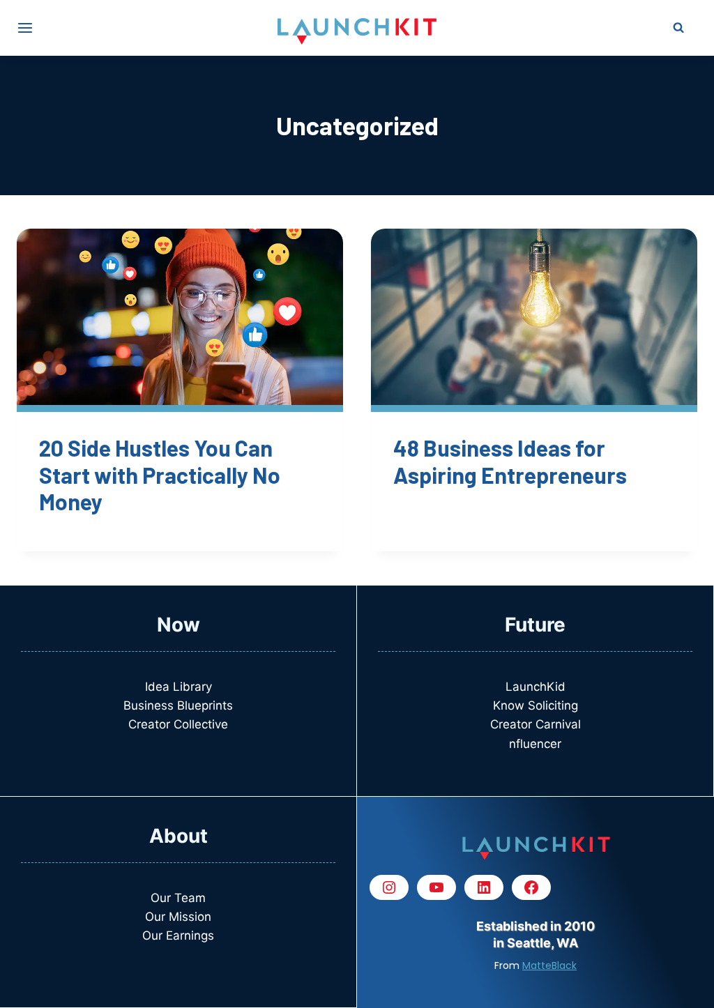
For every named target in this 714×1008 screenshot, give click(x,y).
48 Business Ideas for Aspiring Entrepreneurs (510, 460)
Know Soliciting (535, 705)
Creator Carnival (535, 724)
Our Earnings (178, 935)
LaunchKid (535, 687)
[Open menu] (25, 27)
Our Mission (178, 917)
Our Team (178, 898)
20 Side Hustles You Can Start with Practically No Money (159, 474)
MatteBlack (549, 965)
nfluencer (535, 744)
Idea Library (178, 687)
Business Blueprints (178, 705)
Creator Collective (178, 724)
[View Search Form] (678, 27)
